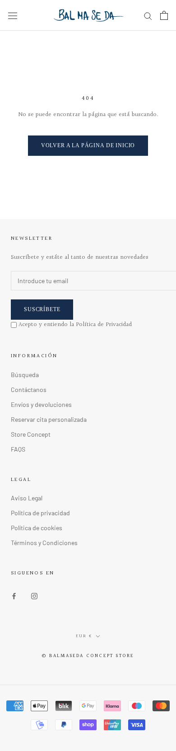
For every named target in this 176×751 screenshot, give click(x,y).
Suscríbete (42, 309)
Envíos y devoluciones (41, 404)
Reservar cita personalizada (49, 419)
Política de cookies (36, 528)
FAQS (18, 449)
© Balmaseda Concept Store (88, 656)
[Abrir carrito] (164, 15)
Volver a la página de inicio (88, 145)
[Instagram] (34, 595)
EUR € (84, 635)
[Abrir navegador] (12, 15)
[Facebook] (14, 595)
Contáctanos (28, 389)
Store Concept (31, 434)
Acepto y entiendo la (75, 325)
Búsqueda (25, 374)
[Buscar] (148, 15)
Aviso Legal (26, 498)
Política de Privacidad (104, 325)
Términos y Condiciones (44, 542)
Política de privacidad (40, 513)
